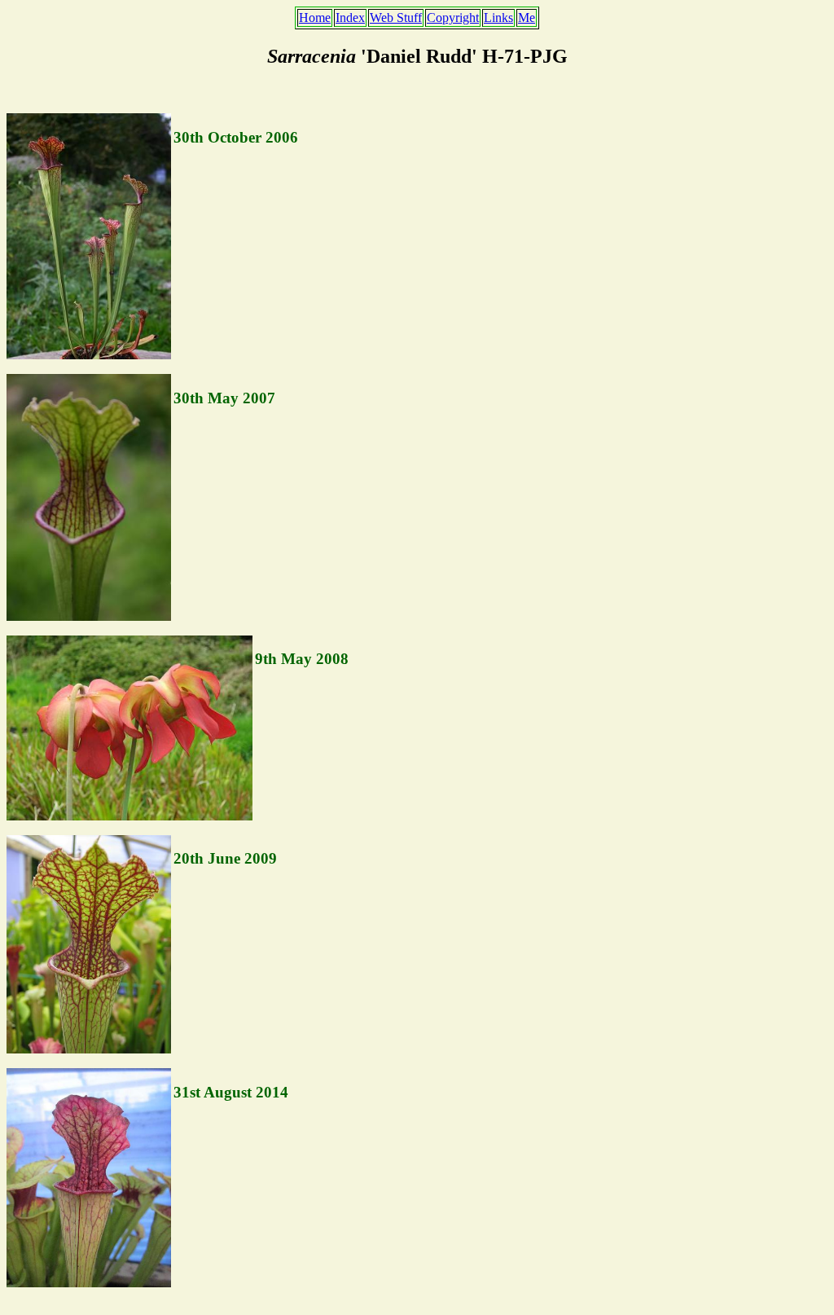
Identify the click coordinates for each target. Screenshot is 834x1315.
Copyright (453, 17)
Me (526, 17)
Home (315, 17)
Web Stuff (396, 17)
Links (498, 17)
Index (350, 17)
